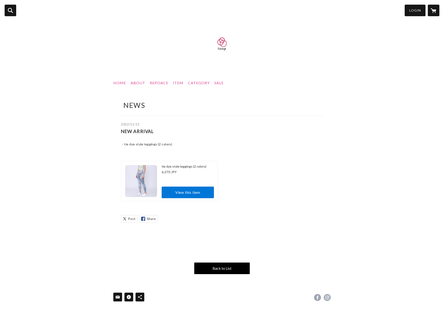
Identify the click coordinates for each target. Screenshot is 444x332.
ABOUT (138, 83)
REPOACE (159, 83)
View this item (187, 192)
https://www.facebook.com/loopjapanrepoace (317, 297)
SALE (219, 83)
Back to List (222, 268)
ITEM (178, 83)
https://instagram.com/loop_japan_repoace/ (327, 297)
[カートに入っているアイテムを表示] (433, 10)
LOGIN (415, 10)
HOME (119, 83)
